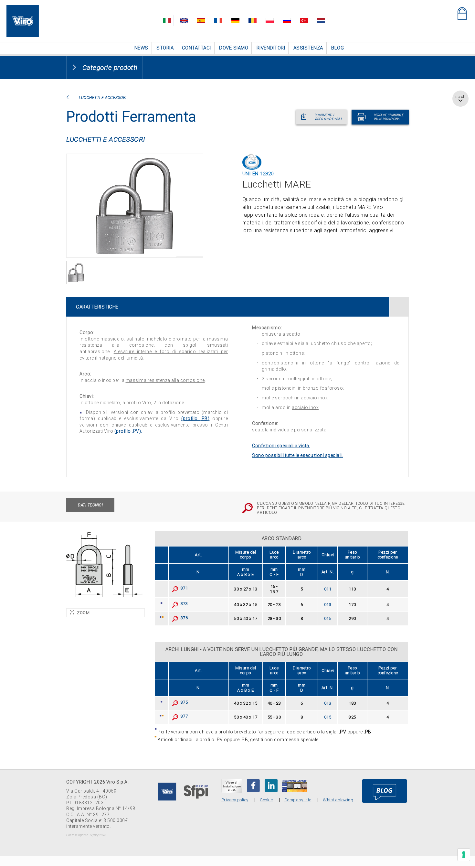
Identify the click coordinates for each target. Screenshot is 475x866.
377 (183, 715)
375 (183, 701)
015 (328, 617)
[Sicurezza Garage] (294, 784)
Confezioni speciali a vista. (281, 445)
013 (328, 603)
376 (183, 617)
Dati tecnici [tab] (90, 504)
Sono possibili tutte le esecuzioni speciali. (297, 454)
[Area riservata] (462, 13)
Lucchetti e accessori (103, 97)
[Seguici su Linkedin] (271, 784)
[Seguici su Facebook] (253, 784)
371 (183, 587)
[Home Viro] (22, 8)
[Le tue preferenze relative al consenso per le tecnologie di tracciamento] (464, 855)
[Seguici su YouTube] (231, 785)
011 (328, 588)
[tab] (237, 306)
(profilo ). (128, 430)
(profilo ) (195, 417)
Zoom (83, 612)
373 (183, 603)
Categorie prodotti (110, 67)
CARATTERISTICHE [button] (97, 306)
